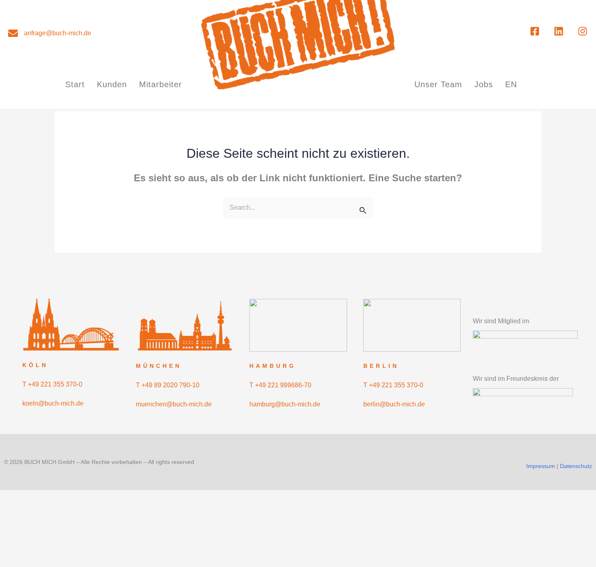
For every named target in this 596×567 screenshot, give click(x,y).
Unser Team (438, 84)
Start (75, 84)
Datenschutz (576, 466)
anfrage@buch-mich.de (57, 33)
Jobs (483, 84)
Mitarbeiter (160, 84)
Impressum (540, 466)
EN (511, 84)
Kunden (112, 84)
